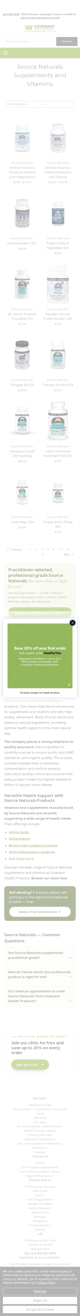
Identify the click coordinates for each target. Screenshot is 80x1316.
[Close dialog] (72, 623)
